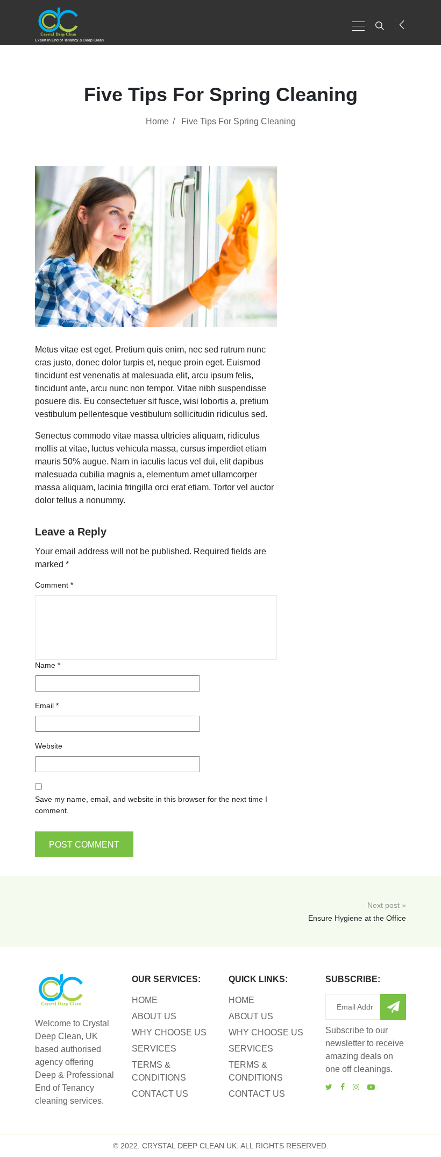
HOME (145, 1000)
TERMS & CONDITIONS (159, 1071)
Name (47, 665)
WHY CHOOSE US (169, 1032)
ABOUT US (154, 1016)
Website (48, 746)
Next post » (357, 911)
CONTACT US (160, 1093)
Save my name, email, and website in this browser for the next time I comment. (151, 805)
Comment (54, 585)
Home (157, 121)
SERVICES (154, 1048)
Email (47, 705)
